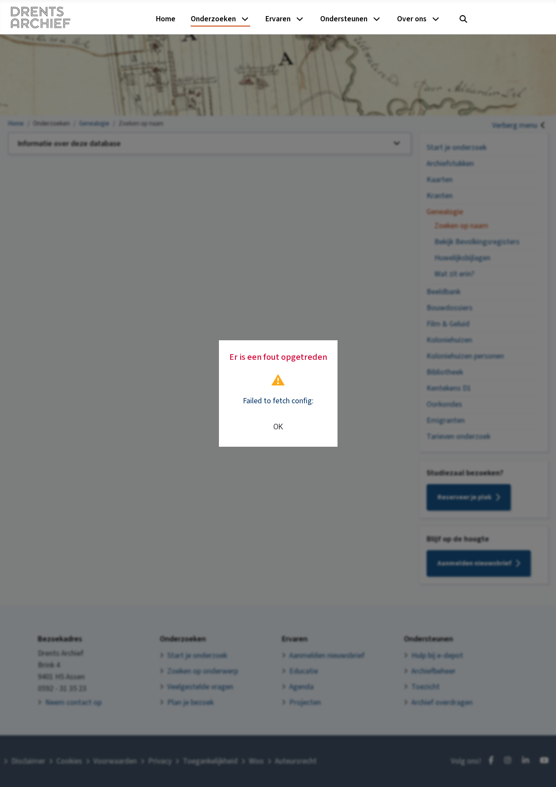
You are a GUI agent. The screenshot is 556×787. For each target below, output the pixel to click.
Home (165, 18)
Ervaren (278, 18)
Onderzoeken (213, 18)
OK (278, 426)
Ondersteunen (343, 18)
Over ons (412, 18)
